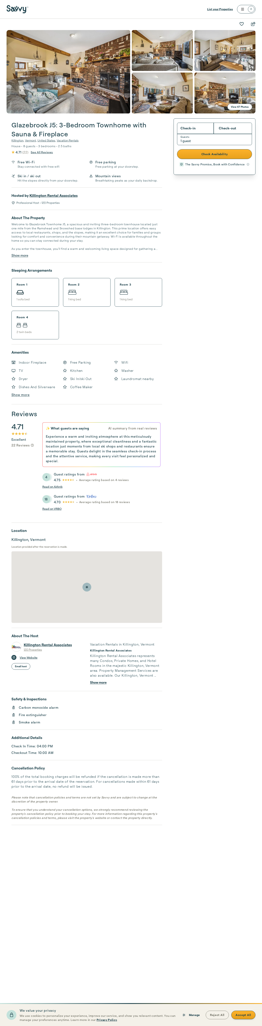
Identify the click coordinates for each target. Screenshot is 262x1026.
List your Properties (220, 9)
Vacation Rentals (68, 140)
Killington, (17, 140)
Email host (21, 666)
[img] (32, 445)
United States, (46, 140)
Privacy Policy (107, 1020)
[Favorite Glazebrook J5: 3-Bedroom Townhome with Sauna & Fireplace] (241, 24)
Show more (19, 255)
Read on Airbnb (52, 486)
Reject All (217, 1015)
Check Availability (214, 154)
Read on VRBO (52, 508)
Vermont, (31, 140)
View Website (28, 657)
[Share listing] (253, 24)
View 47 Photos (240, 106)
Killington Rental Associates (53, 195)
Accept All (243, 1015)
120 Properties (33, 649)
